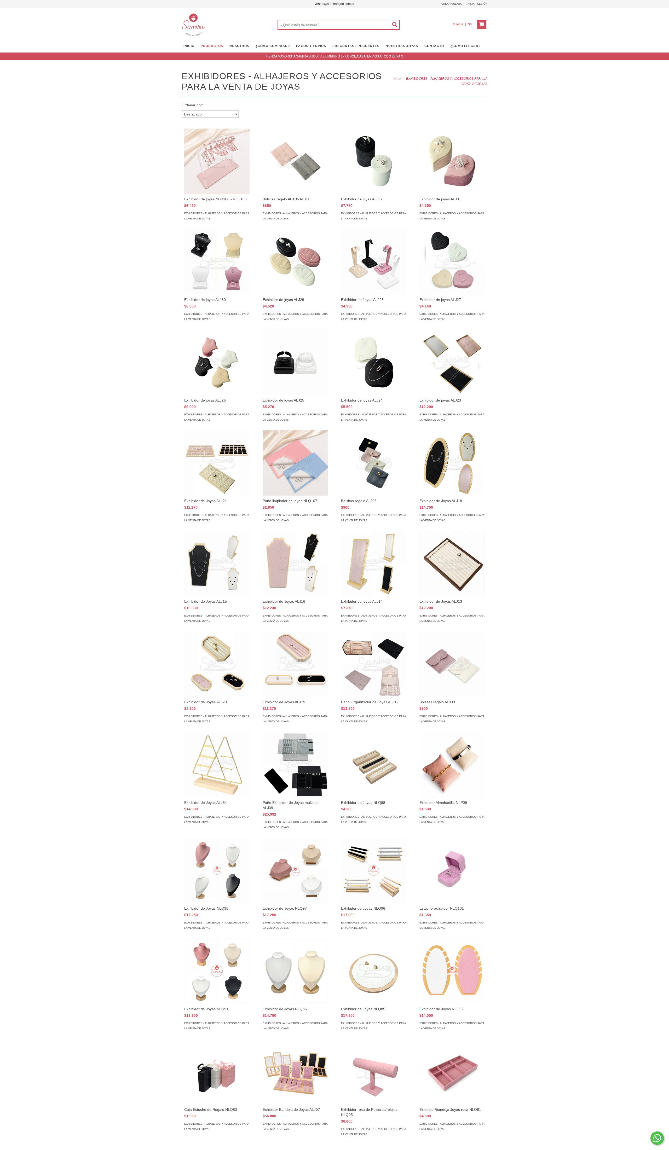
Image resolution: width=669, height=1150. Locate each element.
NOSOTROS (239, 46)
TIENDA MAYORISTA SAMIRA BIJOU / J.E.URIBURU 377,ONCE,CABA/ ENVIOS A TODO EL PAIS (334, 56)
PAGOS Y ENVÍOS (311, 46)
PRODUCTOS (212, 46)
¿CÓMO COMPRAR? (273, 46)
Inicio (397, 78)
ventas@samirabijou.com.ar (334, 4)
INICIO (188, 46)
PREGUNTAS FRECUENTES (355, 46)
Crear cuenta (451, 3)
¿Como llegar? (465, 46)
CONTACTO (434, 46)
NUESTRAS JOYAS (402, 46)
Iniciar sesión (477, 3)
